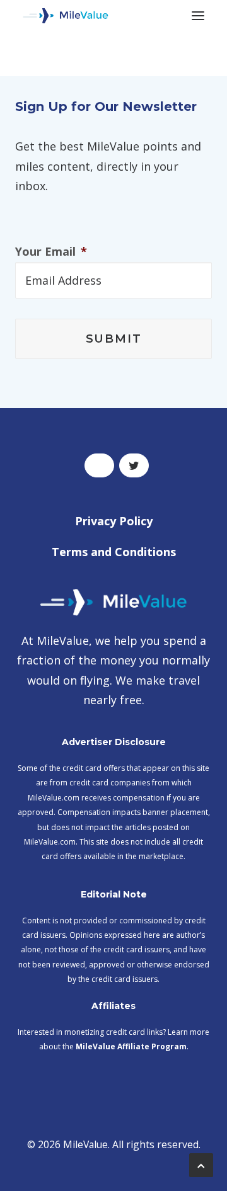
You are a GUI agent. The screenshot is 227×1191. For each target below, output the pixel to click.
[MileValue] (65, 16)
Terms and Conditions (114, 551)
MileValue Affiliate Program (131, 1046)
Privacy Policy (114, 520)
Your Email (51, 251)
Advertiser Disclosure (114, 742)
